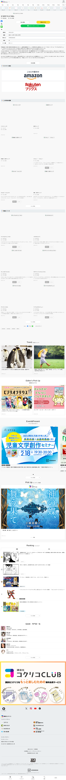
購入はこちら (43, 22)
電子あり (47, 167)
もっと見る (33, 615)
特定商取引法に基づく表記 (32, 753)
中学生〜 (18, 328)
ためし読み (22, 22)
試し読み (51, 167)
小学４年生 (3, 328)
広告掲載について (27, 751)
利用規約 (36, 749)
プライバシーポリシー (36, 751)
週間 (17, 549)
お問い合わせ (30, 749)
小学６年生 (13, 328)
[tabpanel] (33, 512)
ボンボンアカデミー (5, 737)
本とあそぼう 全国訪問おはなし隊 (8, 743)
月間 (49, 549)
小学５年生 (8, 328)
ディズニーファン (4, 739)
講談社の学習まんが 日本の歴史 (7, 741)
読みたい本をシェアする (34, 25)
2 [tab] (33, 474)
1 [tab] (32, 474)
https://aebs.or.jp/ (4, 765)
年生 (38, 5)
